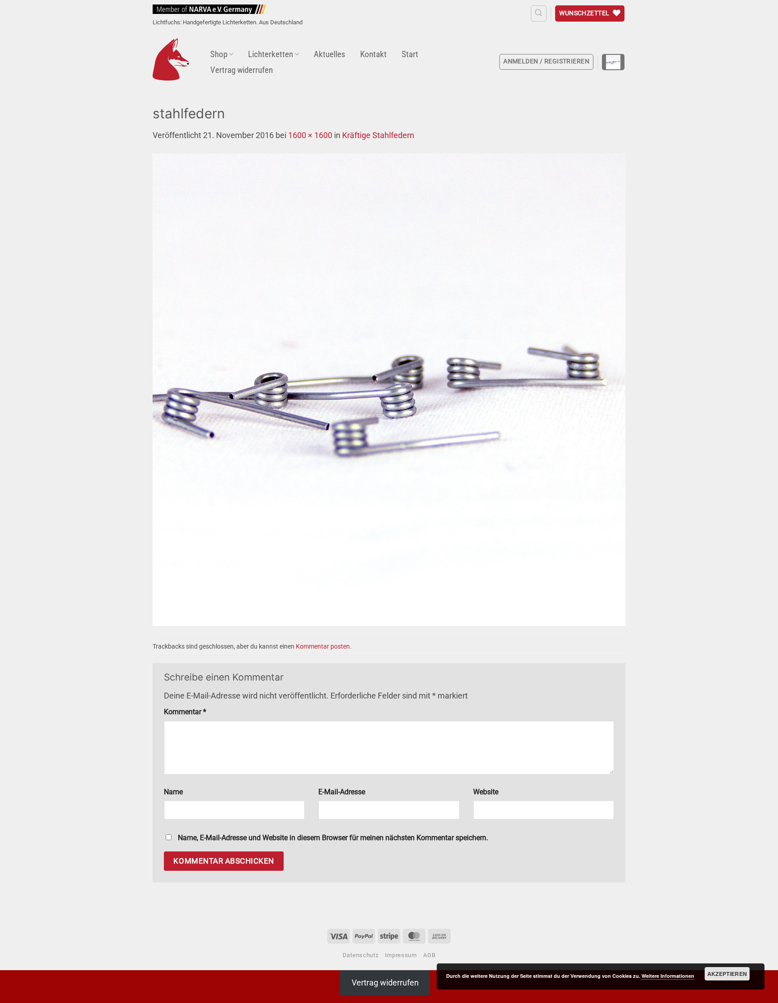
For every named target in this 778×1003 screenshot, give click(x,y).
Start (410, 54)
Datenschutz (360, 955)
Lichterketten (270, 54)
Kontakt (373, 54)
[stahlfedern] (389, 389)
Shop (218, 54)
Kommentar (185, 711)
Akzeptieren (727, 974)
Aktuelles (329, 54)
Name (173, 792)
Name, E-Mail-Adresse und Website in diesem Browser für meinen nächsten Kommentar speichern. (333, 837)
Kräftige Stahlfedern (378, 135)
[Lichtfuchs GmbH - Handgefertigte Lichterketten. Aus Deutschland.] (171, 59)
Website (485, 792)
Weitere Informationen (668, 975)
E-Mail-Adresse (341, 792)
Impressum (401, 955)
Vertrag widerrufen (241, 70)
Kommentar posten (323, 646)
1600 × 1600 (310, 135)
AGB (429, 955)
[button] (539, 13)
